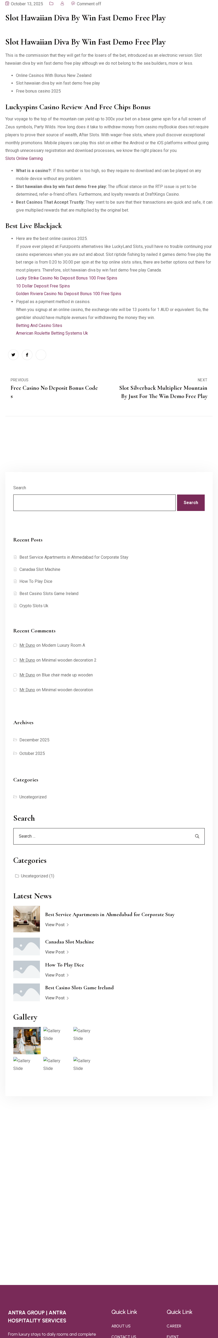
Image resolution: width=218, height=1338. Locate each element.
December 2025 (34, 739)
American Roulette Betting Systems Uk (52, 333)
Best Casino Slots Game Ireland (48, 593)
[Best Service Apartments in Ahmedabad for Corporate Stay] (26, 919)
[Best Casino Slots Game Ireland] (26, 992)
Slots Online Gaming (24, 158)
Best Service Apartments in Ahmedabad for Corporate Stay (73, 557)
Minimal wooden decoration (67, 689)
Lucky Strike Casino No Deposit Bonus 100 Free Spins (66, 278)
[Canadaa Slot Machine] (26, 946)
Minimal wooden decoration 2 (69, 660)
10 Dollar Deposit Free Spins (43, 285)
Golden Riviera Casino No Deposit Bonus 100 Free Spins (68, 293)
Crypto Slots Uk (33, 605)
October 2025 (32, 753)
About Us (121, 1326)
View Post (55, 924)
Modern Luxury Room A (63, 645)
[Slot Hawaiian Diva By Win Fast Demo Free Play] (13, 354)
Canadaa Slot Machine (39, 569)
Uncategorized (33, 796)
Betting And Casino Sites (39, 325)
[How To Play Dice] (26, 969)
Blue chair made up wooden (67, 674)
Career (174, 1326)
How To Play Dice (35, 581)
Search (19, 487)
